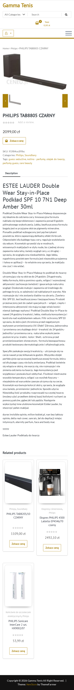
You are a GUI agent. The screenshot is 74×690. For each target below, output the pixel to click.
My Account (8, 33)
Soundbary (30, 155)
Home (6, 48)
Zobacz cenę (17, 140)
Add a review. (26, 122)
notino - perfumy (36, 159)
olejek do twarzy (56, 159)
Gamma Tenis (18, 5)
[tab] (11, 173)
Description (11, 173)
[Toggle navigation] (68, 33)
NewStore (31, 684)
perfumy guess (10, 163)
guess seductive (17, 159)
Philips (14, 48)
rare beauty (26, 163)
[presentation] (5, 101)
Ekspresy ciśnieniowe (51, 509)
